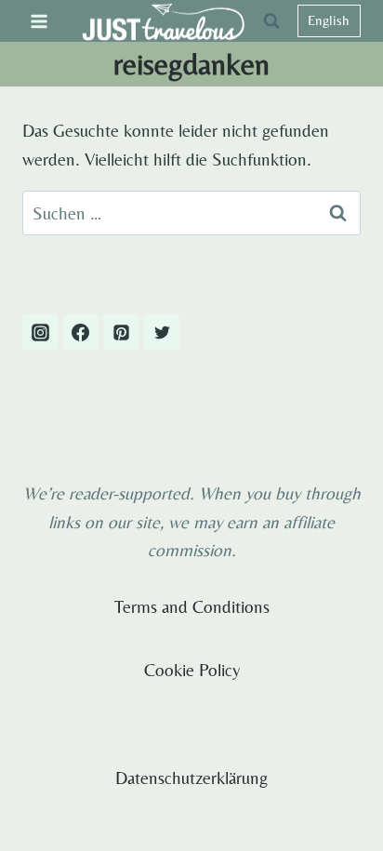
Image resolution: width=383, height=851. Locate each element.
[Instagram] (40, 332)
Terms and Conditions (192, 606)
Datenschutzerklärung (191, 777)
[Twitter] (161, 332)
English (329, 20)
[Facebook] (81, 332)
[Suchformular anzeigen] (271, 21)
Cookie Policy (192, 669)
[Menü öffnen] (39, 21)
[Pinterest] (121, 332)
